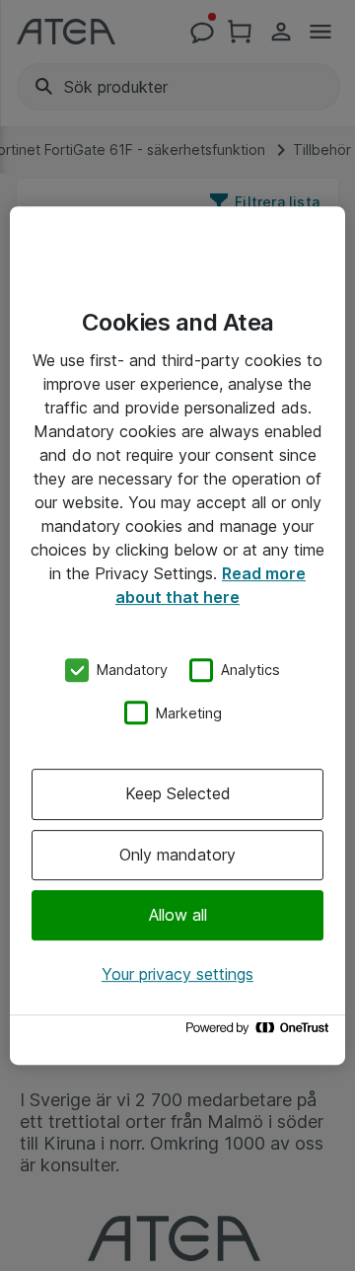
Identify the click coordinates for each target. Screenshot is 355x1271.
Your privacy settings (177, 974)
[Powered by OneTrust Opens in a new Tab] (260, 1032)
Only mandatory (177, 854)
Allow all (178, 915)
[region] (177, 635)
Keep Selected (178, 793)
